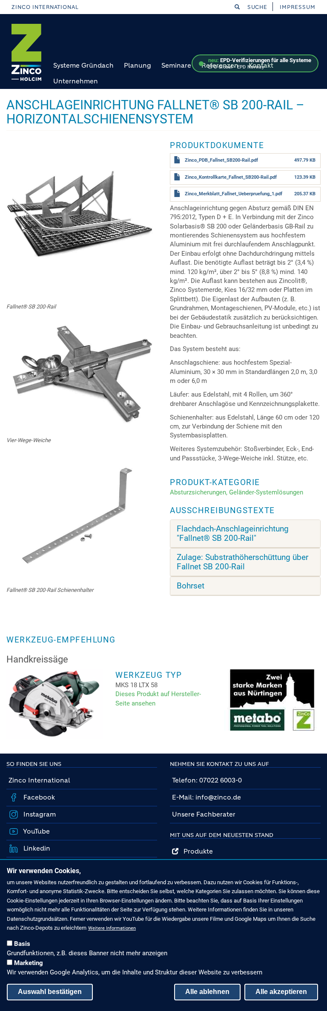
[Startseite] (26, 52)
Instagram (39, 814)
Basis (22, 944)
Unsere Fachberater (203, 814)
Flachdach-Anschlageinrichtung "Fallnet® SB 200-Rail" (233, 533)
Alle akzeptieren (281, 991)
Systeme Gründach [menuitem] (83, 65)
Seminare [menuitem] (176, 65)
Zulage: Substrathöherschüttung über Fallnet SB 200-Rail (242, 562)
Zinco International (45, 7)
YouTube (36, 831)
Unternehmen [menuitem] (75, 81)
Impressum (298, 7)
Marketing (28, 963)
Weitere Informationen (112, 928)
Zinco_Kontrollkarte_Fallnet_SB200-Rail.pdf (231, 177)
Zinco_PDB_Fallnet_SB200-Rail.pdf (221, 160)
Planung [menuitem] (137, 65)
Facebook (38, 797)
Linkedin (36, 848)
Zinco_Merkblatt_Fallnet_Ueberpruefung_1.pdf (233, 194)
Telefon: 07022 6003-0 (207, 780)
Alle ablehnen (207, 991)
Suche (257, 7)
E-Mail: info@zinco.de (206, 797)
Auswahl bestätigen (50, 991)
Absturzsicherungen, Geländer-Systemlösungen (236, 492)
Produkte (195, 851)
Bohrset (190, 586)
